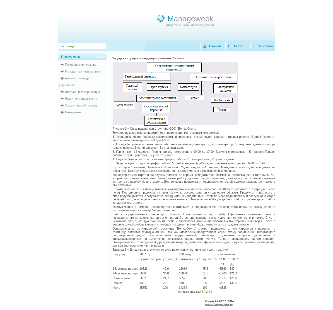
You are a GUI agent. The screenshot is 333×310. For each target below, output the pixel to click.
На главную (68, 46)
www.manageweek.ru (219, 304)
